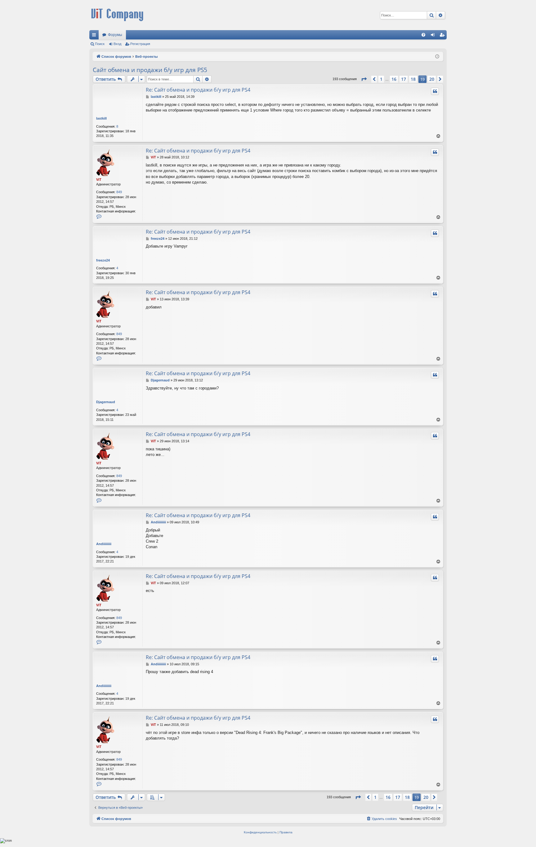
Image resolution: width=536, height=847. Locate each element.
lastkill (101, 118)
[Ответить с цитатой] (435, 91)
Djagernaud (105, 402)
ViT (98, 179)
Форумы (115, 35)
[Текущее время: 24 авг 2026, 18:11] (437, 56)
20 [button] (431, 79)
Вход (117, 44)
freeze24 (103, 260)
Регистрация (140, 44)
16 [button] (393, 79)
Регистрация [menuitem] (443, 36)
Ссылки (95, 36)
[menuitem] (423, 34)
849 (119, 192)
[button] (363, 79)
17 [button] (403, 79)
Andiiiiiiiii (103, 544)
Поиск (100, 44)
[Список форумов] (117, 15)
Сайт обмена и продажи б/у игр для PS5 (150, 70)
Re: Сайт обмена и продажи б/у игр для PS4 (198, 90)
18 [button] (413, 79)
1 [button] (381, 79)
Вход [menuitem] (434, 36)
